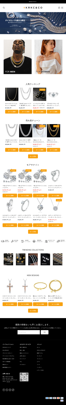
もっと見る (33, 156)
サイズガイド (23, 364)
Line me (8, 381)
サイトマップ (23, 358)
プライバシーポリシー (7, 353)
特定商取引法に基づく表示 (8, 358)
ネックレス (39, 356)
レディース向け (40, 370)
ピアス (38, 361)
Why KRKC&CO (6, 350)
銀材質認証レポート (7, 367)
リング (38, 364)
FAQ (21, 361)
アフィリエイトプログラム (8, 356)
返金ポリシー (5, 364)
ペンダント (39, 367)
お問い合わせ (23, 356)
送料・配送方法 (23, 347)
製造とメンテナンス (24, 353)
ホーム (38, 347)
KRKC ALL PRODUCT (41, 350)
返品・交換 (22, 350)
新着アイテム (40, 353)
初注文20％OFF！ (33, 1)
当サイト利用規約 (6, 361)
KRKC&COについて (7, 347)
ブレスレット (40, 358)
